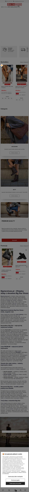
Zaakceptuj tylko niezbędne (15, 476)
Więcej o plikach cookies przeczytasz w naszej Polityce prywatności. (14, 472)
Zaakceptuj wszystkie (15, 483)
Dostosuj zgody (15, 480)
